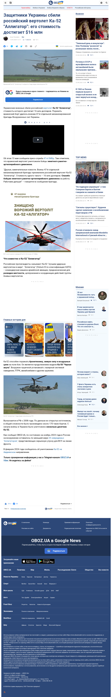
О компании (26, 522)
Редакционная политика (18, 508)
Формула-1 (52, 584)
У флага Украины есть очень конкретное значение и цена (86, 386)
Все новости (103, 570)
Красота (38, 625)
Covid (48, 618)
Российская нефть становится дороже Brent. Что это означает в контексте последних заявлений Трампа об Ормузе (88, 324)
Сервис (52, 597)
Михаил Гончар (82, 419)
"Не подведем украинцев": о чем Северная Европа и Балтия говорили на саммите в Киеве (91, 189)
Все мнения (82, 426)
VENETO (70, 8)
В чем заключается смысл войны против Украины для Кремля (86, 309)
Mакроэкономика (42, 611)
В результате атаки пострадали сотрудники (91, 239)
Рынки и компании (28, 611)
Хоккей (39, 584)
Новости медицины (28, 618)
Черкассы (53, 577)
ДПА (47, 590)
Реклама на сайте (27, 528)
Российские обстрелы (83, 8)
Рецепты (24, 604)
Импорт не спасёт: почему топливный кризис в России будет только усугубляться (88, 413)
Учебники (29, 590)
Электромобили (36, 597)
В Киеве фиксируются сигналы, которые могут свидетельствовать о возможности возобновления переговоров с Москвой (91, 218)
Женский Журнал (55, 625)
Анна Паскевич (15, 37)
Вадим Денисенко (82, 330)
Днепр (46, 577)
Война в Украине (39, 8)
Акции (46, 597)
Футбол (24, 584)
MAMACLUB (40, 618)
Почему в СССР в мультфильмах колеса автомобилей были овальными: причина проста (86, 66)
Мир (32, 570)
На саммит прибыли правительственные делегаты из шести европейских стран (90, 197)
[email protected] (29, 681)
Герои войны (25, 8)
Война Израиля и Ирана (55, 8)
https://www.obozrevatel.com (76, 635)
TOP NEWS (81, 157)
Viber (6, 460)
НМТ (57, 590)
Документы (47, 528)
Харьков (29, 577)
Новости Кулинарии (44, 604)
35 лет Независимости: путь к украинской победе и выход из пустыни (86, 294)
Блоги (73, 570)
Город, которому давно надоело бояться (86, 400)
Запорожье (38, 577)
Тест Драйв (25, 597)
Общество (89, 570)
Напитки (32, 604)
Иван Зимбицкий (82, 378)
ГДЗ (23, 590)
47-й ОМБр (49, 158)
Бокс (45, 584)
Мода (45, 625)
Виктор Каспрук (82, 315)
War (23, 37)
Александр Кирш (82, 405)
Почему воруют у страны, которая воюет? (88, 373)
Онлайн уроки (39, 590)
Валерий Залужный (83, 300)
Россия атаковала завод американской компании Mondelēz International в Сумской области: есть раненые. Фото (92, 233)
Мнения (80, 287)
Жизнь (47, 570)
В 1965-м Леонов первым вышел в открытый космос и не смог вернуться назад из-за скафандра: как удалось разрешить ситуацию (86, 93)
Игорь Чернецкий (82, 392)
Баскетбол (31, 584)
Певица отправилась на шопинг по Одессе (91, 52)
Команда (46, 522)
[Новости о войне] (48, 509)
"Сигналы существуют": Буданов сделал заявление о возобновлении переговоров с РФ (92, 210)
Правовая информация (72, 522)
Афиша (24, 625)
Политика (21, 570)
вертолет (47, 108)
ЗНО (52, 590)
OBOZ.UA (64, 457)
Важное (80, 13)
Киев (23, 577)
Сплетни (31, 625)
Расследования (64, 570)
